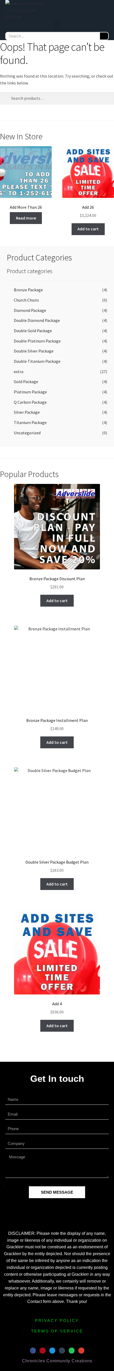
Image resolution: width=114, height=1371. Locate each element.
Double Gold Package (33, 330)
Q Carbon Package (30, 402)
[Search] (104, 36)
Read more (26, 218)
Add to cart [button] (88, 228)
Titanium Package (30, 422)
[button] (57, 25)
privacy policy (57, 1320)
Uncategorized (27, 432)
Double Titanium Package (37, 361)
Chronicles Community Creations (57, 1361)
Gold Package (26, 381)
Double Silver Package (34, 351)
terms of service (57, 1331)
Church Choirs (26, 300)
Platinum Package (30, 391)
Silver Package (27, 412)
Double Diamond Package (37, 320)
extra (18, 371)
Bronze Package (28, 289)
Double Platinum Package (37, 341)
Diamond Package (30, 310)
